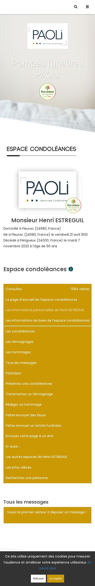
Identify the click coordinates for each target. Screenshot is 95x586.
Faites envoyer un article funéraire (33, 425)
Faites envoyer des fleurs (26, 415)
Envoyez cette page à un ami (29, 436)
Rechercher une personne (27, 478)
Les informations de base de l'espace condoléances (48, 320)
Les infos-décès (18, 467)
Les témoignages (19, 341)
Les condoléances (20, 331)
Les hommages (18, 352)
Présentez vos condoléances (29, 383)
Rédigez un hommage (24, 404)
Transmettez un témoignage (29, 394)
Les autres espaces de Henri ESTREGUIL (36, 456)
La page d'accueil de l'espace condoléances (41, 299)
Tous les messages (21, 362)
